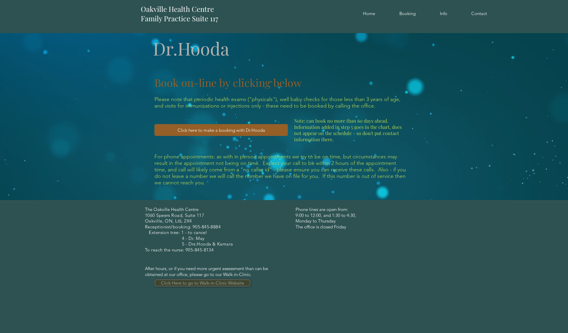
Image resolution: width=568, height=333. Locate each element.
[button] (407, 13)
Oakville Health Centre (177, 9)
